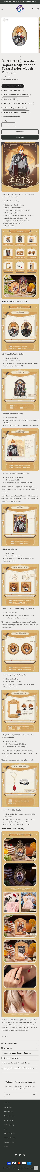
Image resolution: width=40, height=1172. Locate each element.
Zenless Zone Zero (9, 1142)
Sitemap (6, 1146)
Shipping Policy (9, 1125)
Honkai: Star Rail (9, 1138)
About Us (7, 1103)
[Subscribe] (34, 1094)
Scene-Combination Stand (12, 90)
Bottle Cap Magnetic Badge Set (14, 108)
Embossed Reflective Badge (12, 86)
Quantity (4, 121)
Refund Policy (8, 1120)
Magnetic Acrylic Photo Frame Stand (15, 112)
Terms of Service (9, 1116)
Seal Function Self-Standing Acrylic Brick (17, 103)
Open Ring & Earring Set (12, 117)
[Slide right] (24, 57)
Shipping (3, 79)
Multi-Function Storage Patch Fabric (16, 95)
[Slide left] (16, 57)
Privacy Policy (8, 1111)
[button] (2, 9)
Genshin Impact (9, 1133)
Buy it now (20, 137)
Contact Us (7, 1107)
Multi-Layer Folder (9, 99)
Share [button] (5, 1036)
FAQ (5, 1129)
